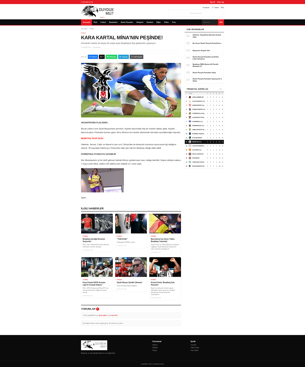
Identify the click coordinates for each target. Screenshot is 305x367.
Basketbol (113, 22)
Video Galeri (195, 348)
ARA (221, 22)
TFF (221, 89)
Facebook (206, 7)
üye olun (114, 315)
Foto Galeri (194, 350)
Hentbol (150, 22)
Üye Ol (212, 2)
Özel (95, 22)
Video (166, 22)
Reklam (155, 348)
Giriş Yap (220, 2)
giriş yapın (103, 315)
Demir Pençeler (127, 22)
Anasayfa (86, 22)
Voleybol (139, 22)
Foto (174, 22)
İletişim (155, 345)
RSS (222, 7)
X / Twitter (215, 7)
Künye (154, 350)
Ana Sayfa (84, 28)
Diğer (158, 22)
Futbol (103, 22)
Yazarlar (193, 345)
